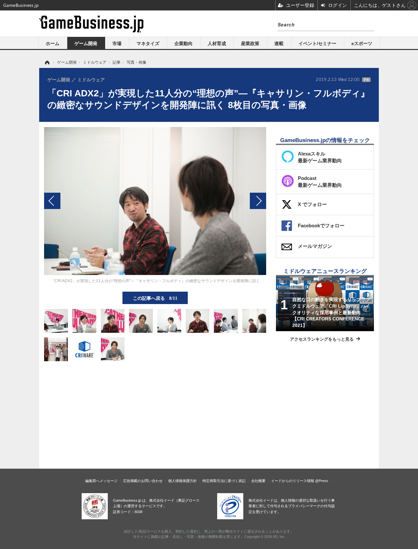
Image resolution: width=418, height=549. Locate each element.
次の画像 (258, 201)
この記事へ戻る (155, 298)
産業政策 (250, 43)
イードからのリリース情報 (292, 481)
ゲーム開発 (85, 43)
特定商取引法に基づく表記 (224, 481)
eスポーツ (361, 43)
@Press (321, 481)
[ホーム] (46, 62)
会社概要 (258, 481)
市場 (116, 43)
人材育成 (217, 43)
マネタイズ (148, 43)
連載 (278, 43)
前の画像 (52, 201)
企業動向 (183, 43)
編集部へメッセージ (101, 481)
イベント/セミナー (317, 43)
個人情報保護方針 (182, 481)
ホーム (52, 43)
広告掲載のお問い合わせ (143, 481)
